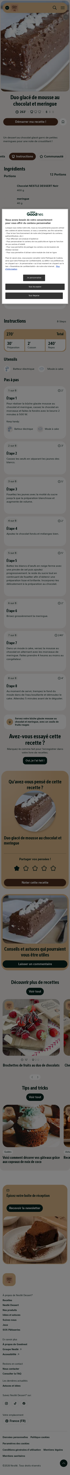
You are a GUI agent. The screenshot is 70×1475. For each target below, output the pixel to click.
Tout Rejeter (34, 296)
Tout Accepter (35, 287)
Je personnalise (34, 278)
